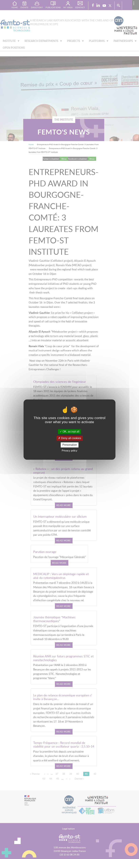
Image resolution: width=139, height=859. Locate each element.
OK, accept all (70, 431)
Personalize (69, 444)
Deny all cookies (70, 438)
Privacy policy (69, 450)
